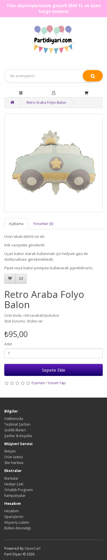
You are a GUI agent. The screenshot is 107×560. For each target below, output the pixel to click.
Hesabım (11, 511)
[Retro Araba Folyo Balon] (53, 163)
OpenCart (33, 548)
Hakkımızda (13, 418)
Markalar (11, 478)
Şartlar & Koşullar (18, 435)
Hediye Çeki (13, 484)
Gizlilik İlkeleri (15, 430)
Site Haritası (13, 462)
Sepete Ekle (53, 370)
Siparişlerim (13, 516)
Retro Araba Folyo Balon (46, 102)
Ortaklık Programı (18, 489)
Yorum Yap (57, 382)
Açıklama (16, 223)
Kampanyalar (15, 495)
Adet (8, 344)
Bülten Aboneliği (17, 528)
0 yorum (38, 382)
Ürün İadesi (13, 457)
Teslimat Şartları (17, 424)
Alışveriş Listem (16, 522)
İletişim (10, 451)
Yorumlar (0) (43, 223)
